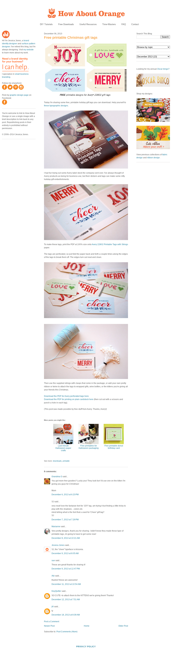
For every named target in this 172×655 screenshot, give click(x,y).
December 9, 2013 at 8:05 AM (65, 553)
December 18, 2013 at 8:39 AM (66, 615)
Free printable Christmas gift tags (70, 37)
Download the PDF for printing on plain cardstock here (68, 399)
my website (28, 49)
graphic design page (19, 95)
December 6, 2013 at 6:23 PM (65, 494)
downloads (57, 461)
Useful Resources (88, 24)
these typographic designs (56, 105)
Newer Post (49, 626)
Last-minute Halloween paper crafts (63, 448)
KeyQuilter (56, 591)
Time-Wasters (109, 24)
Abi (53, 576)
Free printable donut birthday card (113, 447)
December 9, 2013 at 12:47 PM (66, 569)
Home (86, 626)
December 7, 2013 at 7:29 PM (65, 519)
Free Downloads (66, 24)
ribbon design (153, 157)
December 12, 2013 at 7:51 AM (66, 599)
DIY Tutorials (46, 24)
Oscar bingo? (163, 69)
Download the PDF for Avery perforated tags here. (66, 396)
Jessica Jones (58, 545)
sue (53, 560)
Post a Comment (51, 621)
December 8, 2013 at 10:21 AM (66, 538)
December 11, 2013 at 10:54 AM (66, 584)
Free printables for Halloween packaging (89, 447)
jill (53, 606)
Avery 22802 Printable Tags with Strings (110, 244)
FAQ (123, 24)
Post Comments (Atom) (66, 631)
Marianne (56, 526)
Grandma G (57, 476)
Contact (135, 24)
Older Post (123, 626)
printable (66, 461)
